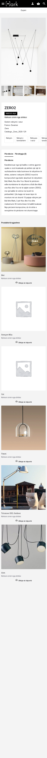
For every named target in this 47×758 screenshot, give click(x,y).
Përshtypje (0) (20, 154)
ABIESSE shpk (11, 113)
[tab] (10, 155)
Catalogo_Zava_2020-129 (15, 132)
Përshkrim (9, 154)
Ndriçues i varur (33, 139)
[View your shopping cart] (38, 3)
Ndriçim (9, 138)
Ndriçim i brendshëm (21, 139)
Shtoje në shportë (25, 283)
